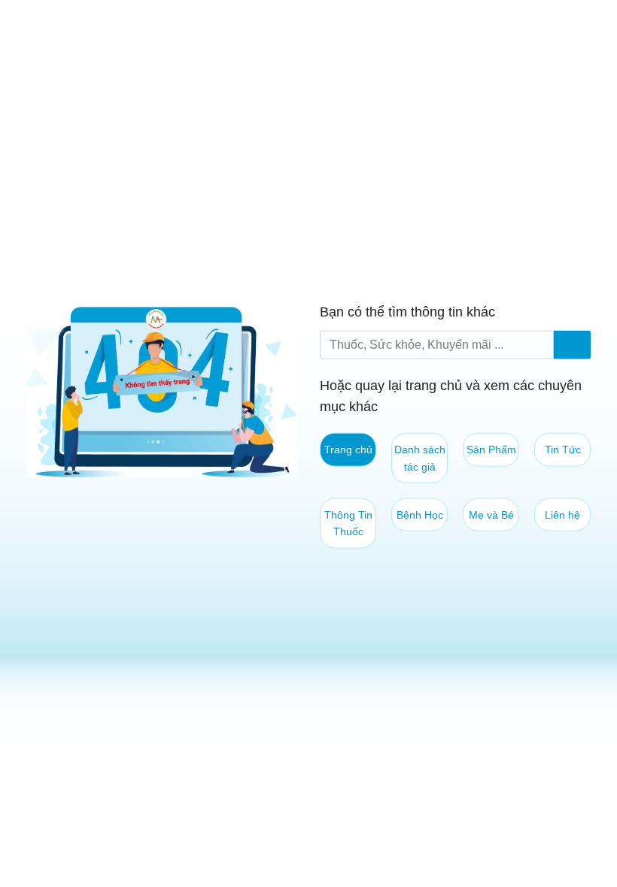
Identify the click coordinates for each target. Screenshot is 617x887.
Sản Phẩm (491, 450)
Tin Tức (563, 450)
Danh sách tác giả (419, 458)
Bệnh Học (420, 515)
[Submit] (572, 344)
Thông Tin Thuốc (348, 523)
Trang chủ (348, 450)
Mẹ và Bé (491, 515)
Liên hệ (562, 515)
